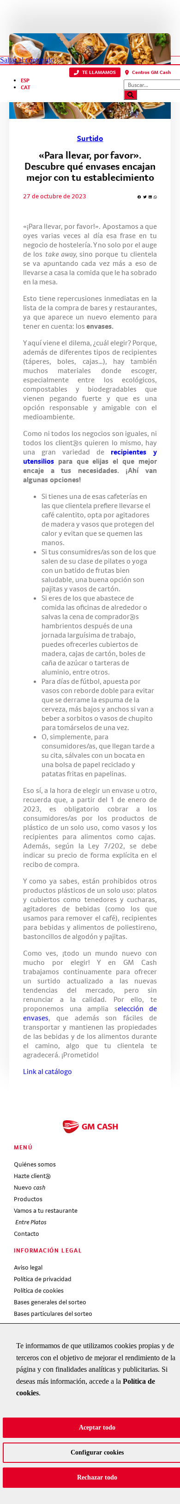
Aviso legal (28, 1267)
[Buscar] (130, 95)
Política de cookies (39, 1290)
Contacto (26, 1233)
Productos (28, 1199)
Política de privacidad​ (43, 1279)
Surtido (90, 138)
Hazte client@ (32, 1175)
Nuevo (29, 1187)
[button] (94, 72)
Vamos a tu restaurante (46, 1210)
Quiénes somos (35, 1164)
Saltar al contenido (27, 60)
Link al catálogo (47, 1071)
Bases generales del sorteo (50, 1302)
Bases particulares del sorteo (53, 1313)
